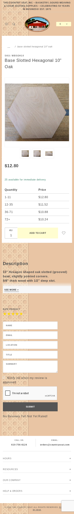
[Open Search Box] (14, 24)
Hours (7, 458)
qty (11, 230)
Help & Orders (12, 491)
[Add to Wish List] (63, 233)
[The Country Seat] (37, 23)
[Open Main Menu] (6, 24)
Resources (10, 469)
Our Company (12, 480)
